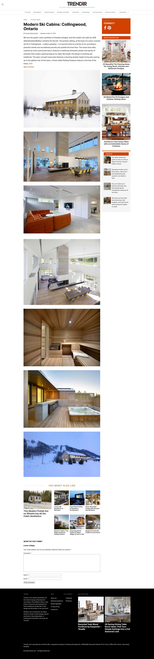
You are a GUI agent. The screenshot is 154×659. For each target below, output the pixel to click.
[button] (62, 99)
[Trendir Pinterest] (109, 28)
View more (122, 12)
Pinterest (68, 601)
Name (26, 575)
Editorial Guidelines (57, 601)
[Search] (3, 4)
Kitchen (27, 12)
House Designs (49, 12)
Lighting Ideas (97, 12)
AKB (30, 63)
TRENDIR (77, 4)
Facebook (68, 598)
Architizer (30, 67)
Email (26, 579)
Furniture (75, 12)
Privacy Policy (55, 606)
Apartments (37, 12)
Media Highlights (56, 604)
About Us (54, 598)
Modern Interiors (63, 12)
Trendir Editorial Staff (31, 33)
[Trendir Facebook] (105, 27)
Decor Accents (110, 12)
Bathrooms (86, 12)
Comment (27, 553)
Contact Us (54, 609)
